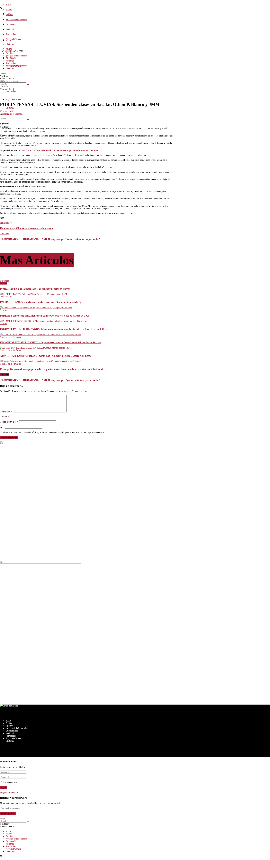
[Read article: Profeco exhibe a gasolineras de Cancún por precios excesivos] (87, 281)
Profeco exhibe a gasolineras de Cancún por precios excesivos (35, 288)
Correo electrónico (9, 422)
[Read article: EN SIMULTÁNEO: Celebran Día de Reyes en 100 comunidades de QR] (87, 294)
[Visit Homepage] (9, 81)
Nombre (4, 416)
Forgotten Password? (9, 792)
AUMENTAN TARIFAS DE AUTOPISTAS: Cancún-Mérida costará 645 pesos (45, 355)
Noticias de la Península (16, 19)
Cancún (3, 283)
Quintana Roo (12, 24)
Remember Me (10, 782)
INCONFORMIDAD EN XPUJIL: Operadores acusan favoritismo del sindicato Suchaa (50, 342)
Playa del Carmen (13, 39)
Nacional (10, 29)
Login (8, 13)
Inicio (8, 5)
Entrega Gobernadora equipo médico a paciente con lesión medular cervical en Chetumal (51, 369)
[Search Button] (28, 119)
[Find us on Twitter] (1, 8)
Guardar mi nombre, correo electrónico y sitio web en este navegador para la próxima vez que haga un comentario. (54, 432)
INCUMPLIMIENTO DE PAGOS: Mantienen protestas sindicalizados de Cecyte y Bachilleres (54, 328)
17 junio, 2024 (6, 111)
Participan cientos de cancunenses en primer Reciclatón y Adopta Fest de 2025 (45, 315)
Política (9, 9)
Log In (3, 818)
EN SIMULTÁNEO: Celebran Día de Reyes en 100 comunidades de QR (41, 302)
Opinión (9, 53)
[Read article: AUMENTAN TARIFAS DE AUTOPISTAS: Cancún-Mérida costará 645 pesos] (87, 348)
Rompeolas (11, 34)
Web (2, 427)
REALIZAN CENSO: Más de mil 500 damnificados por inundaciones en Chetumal (58, 150)
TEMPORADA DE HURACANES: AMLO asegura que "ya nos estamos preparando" (50, 380)
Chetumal (10, 108)
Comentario (6, 411)
